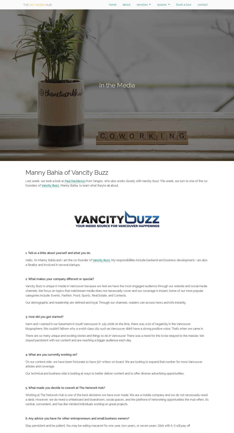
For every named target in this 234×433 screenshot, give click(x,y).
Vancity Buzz (50, 185)
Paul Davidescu (75, 181)
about (126, 4)
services (143, 4)
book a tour (183, 4)
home (112, 4)
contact (203, 4)
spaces (162, 4)
